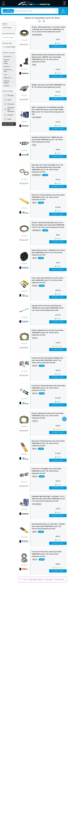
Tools (5, 74)
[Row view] (39, 21)
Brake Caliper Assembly (36, 579)
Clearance (7, 86)
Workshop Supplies (7, 82)
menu (3, 4)
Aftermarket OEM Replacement (11, 109)
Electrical (6, 66)
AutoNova (10, 115)
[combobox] (9, 28)
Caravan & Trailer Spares (6, 61)
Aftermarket (11, 104)
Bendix (9, 119)
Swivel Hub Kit (59, 579)
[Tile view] (44, 21)
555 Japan (10, 95)
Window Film (7, 78)
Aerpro (9, 100)
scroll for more (8, 124)
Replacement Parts (8, 70)
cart (64, 4)
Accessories (7, 56)
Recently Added (10, 47)
